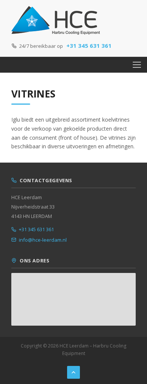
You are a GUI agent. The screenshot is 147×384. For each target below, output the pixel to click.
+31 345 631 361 (89, 45)
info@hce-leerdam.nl (43, 239)
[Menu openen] (137, 65)
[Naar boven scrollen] (73, 372)
